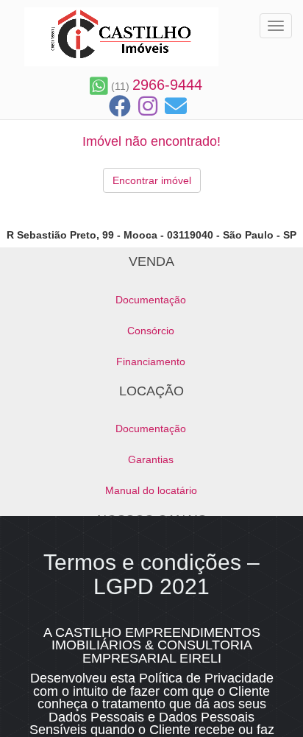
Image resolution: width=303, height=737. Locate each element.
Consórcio (150, 330)
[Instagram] (147, 107)
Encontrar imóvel (152, 180)
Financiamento (150, 361)
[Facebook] (120, 107)
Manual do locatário (151, 490)
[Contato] (176, 107)
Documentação (150, 300)
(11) (155, 86)
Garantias (151, 459)
